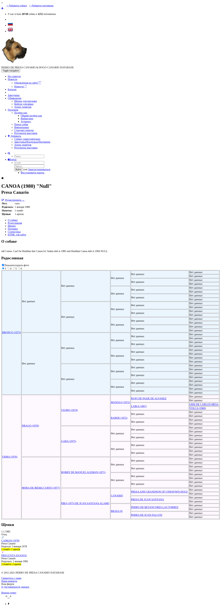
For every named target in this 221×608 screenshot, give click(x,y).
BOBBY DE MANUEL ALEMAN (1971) (83, 472)
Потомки (13, 228)
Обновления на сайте (27, 82)
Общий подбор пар (31, 115)
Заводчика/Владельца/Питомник (32, 142)
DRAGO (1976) (30, 425)
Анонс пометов (22, 107)
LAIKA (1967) (139, 406)
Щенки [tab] (12, 226)
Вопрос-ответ (8, 592)
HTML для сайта (17, 234)
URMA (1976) (9, 456)
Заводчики (14, 95)
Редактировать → (15, 200)
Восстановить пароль (32, 172)
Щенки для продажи (25, 101)
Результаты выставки (26, 147)
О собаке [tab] (13, 220)
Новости (12, 79)
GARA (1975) (68, 441)
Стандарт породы (24, 130)
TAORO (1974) (69, 410)
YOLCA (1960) (197, 408)
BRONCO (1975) (11, 332)
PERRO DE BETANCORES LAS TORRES (154, 507)
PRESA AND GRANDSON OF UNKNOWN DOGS (159, 491)
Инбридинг (27, 118)
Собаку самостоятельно (27, 139)
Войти (13, 159)
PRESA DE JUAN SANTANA (147, 499)
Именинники (21, 127)
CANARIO (117, 495)
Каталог (12, 89)
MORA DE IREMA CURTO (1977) (41, 487)
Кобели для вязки (23, 104)
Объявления (14, 98)
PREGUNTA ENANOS (14, 555)
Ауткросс (26, 121)
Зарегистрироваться (39, 169)
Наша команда (9, 581)
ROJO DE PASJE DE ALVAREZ (148, 398)
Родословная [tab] (15, 223)
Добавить (15, 136)
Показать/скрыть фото (17, 265)
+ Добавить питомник (41, 5)
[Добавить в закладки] (2, 178)
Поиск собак (21, 124)
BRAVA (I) (116, 511)
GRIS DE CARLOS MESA (204, 404)
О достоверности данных (15, 586)
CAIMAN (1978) (10, 540)
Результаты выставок (25, 133)
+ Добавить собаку (16, 5)
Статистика (14, 231)
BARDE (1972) (119, 418)
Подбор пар (20, 112)
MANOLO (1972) (120, 402)
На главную (14, 76)
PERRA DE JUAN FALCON (146, 515)
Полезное (13, 109)
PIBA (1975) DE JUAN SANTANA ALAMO (85, 503)
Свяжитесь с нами (11, 578)
